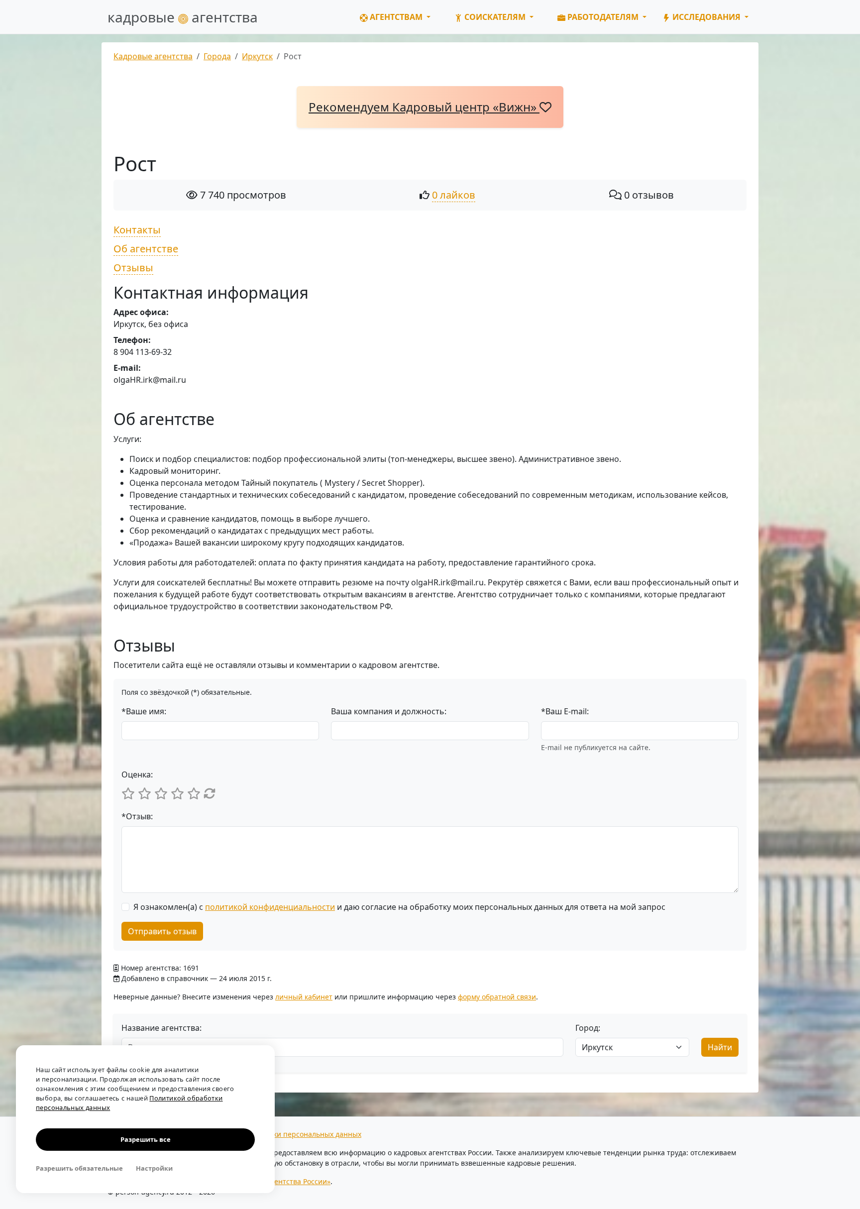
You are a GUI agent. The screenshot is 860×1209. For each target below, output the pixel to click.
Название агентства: (161, 1027)
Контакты (137, 229)
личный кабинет (303, 996)
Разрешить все (145, 1139)
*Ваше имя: (143, 711)
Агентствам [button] (396, 16)
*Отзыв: (137, 816)
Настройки (154, 1168)
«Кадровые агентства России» (278, 1181)
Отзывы (133, 267)
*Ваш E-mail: (565, 711)
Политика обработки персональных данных (286, 1134)
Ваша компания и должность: (388, 711)
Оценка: (137, 774)
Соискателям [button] (495, 16)
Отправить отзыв (162, 931)
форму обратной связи (497, 996)
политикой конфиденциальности (270, 906)
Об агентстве (145, 248)
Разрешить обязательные (79, 1168)
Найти (720, 1047)
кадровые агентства (183, 16)
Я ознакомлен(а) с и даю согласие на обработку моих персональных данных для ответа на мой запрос (399, 906)
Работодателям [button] (603, 16)
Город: (587, 1027)
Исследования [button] (706, 16)
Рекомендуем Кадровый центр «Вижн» (424, 107)
